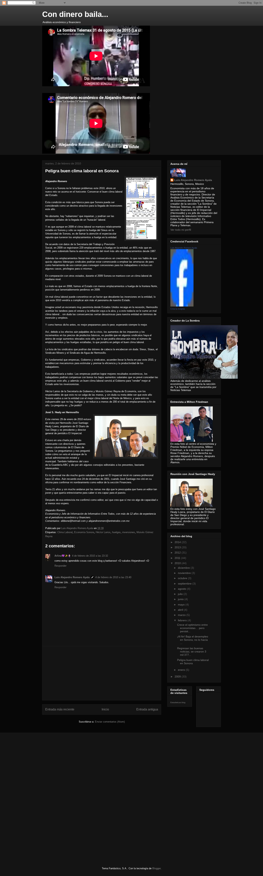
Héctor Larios (103, 532)
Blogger (156, 868)
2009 (178, 676)
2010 (178, 563)
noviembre (185, 573)
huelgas (116, 532)
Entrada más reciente (59, 709)
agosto (182, 588)
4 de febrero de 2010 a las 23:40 (113, 577)
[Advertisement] (102, 673)
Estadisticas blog (177, 702)
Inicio (105, 709)
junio (181, 599)
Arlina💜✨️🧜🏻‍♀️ (62, 555)
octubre (183, 578)
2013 (178, 547)
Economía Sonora (84, 532)
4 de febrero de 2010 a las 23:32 (90, 555)
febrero (183, 620)
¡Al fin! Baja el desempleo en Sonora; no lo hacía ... (192, 640)
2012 (178, 552)
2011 (178, 557)
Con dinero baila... (75, 14)
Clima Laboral (65, 532)
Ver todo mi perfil (180, 229)
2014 (178, 542)
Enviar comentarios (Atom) (110, 721)
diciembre (184, 567)
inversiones (128, 532)
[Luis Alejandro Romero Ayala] (181, 305)
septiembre (185, 583)
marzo (182, 614)
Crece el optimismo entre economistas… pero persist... (192, 628)
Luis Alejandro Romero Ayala (72, 577)
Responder (60, 565)
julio (180, 593)
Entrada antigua (147, 709)
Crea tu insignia (177, 309)
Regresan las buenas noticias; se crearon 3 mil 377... (191, 651)
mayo (181, 604)
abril (181, 609)
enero (182, 669)
